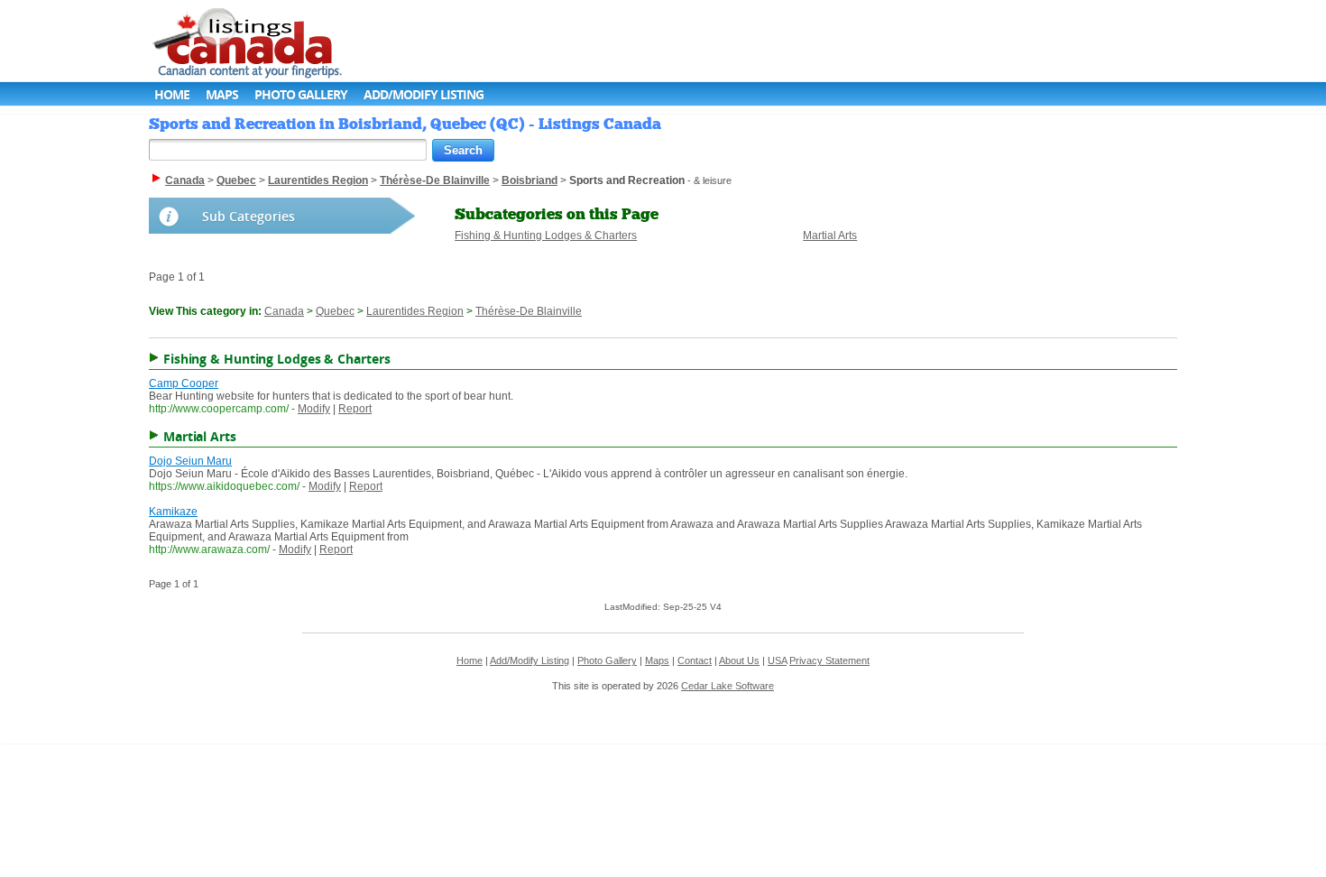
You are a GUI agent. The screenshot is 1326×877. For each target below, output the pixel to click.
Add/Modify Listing (423, 94)
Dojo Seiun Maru (190, 461)
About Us (739, 660)
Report (355, 408)
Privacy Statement (829, 660)
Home (171, 94)
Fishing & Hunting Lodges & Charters (546, 235)
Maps (222, 94)
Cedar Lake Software (727, 685)
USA (777, 660)
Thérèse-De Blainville (528, 311)
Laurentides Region (415, 311)
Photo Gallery (300, 94)
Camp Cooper (183, 383)
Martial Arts (830, 235)
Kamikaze (173, 511)
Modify (314, 408)
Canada (284, 311)
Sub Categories (248, 216)
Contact (694, 660)
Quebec (335, 311)
